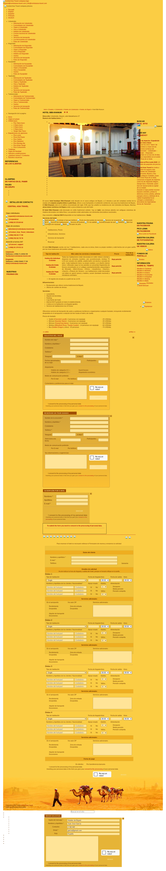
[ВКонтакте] (47, 537)
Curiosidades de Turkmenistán (24, 98)
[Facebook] (44, 537)
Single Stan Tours (19, 131)
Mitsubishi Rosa (61, 325)
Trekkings (11, 149)
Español (11, 14)
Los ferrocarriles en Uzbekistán (24, 39)
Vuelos (15, 35)
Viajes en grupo (13, 119)
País (55, 833)
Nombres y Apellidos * (56, 823)
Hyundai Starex (60, 321)
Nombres (48, 496)
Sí (94, 587)
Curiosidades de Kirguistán (23, 48)
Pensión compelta (119, 591)
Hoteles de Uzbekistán (21, 31)
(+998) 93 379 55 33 (16, 247)
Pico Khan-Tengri (19, 145)
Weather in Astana (143, 273)
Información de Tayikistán (22, 78)
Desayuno (119, 589)
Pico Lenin (17, 135)
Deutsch (11, 18)
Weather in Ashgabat (144, 277)
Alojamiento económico (87, 372)
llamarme (124, 563)
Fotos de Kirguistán (20, 60)
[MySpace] (74, 537)
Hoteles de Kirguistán (21, 54)
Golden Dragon (57, 327)
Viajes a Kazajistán (20, 68)
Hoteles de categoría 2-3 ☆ (60, 372)
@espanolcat (13, 219)
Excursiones (53, 616)
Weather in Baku (143, 281)
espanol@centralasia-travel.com (14, 3)
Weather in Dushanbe (144, 275)
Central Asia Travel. (27, 805)
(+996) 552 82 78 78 (16, 238)
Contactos (55, 827)
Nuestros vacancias (15, 157)
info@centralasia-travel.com (37, 3)
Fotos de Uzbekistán (20, 42)
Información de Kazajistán (22, 64)
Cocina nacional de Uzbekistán (24, 33)
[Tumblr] (71, 537)
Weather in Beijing (143, 279)
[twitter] (58, 537)
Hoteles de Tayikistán (21, 86)
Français (11, 16)
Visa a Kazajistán (19, 70)
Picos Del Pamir (19, 137)
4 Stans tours (18, 125)
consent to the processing (86, 406)
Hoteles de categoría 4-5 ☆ (60, 370)
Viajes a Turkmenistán (21, 100)
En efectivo (90, 764)
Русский (11, 10)
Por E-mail (54, 379)
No (97, 587)
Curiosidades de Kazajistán (23, 66)
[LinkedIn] (68, 537)
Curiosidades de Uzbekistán (23, 25)
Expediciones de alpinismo (17, 133)
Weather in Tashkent (144, 269)
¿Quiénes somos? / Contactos (18, 155)
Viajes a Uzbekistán (20, 27)
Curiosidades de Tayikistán (23, 80)
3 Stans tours (18, 127)
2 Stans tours (18, 129)
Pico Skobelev (18, 141)
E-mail (47, 504)
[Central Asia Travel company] (16, 1)
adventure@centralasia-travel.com (21, 229)
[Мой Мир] (51, 537)
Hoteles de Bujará (85, 109)
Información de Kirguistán (22, 46)
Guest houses (83, 370)
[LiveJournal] (61, 537)
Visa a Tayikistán (19, 84)
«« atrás (46, 332)
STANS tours (12, 121)
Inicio (45, 109)
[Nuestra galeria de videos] (149, 250)
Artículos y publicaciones (17, 153)
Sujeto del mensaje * (56, 820)
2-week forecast (142, 285)
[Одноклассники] (54, 537)
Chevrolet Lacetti (60, 319)
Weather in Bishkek (144, 271)
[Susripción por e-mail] (133, 537)
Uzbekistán (58, 109)
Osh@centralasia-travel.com (16, 263)
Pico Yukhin (17, 139)
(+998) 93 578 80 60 (16, 222)
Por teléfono (72, 379)
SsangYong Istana (61, 323)
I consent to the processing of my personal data (64, 404)
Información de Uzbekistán (22, 23)
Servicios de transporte (21, 37)
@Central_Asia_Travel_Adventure (21, 232)
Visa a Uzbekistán (19, 29)
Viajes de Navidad (14, 151)
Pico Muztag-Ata (19, 143)
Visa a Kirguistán (19, 52)
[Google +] (64, 537)
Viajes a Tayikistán (20, 82)
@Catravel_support (16, 244)
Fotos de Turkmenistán (21, 108)
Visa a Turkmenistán (20, 102)
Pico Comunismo (19, 147)
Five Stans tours (19, 123)
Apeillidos (48, 500)
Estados (51, 109)
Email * (55, 830)
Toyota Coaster (73, 325)
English (11, 12)
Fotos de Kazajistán (20, 74)
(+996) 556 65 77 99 (16, 235)
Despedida (53, 609)
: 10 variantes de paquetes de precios (148, 163)
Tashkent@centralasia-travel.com (18, 256)
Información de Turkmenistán (23, 96)
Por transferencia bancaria (96, 764)
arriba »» (132, 332)
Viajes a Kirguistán (20, 50)
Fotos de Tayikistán (20, 92)
